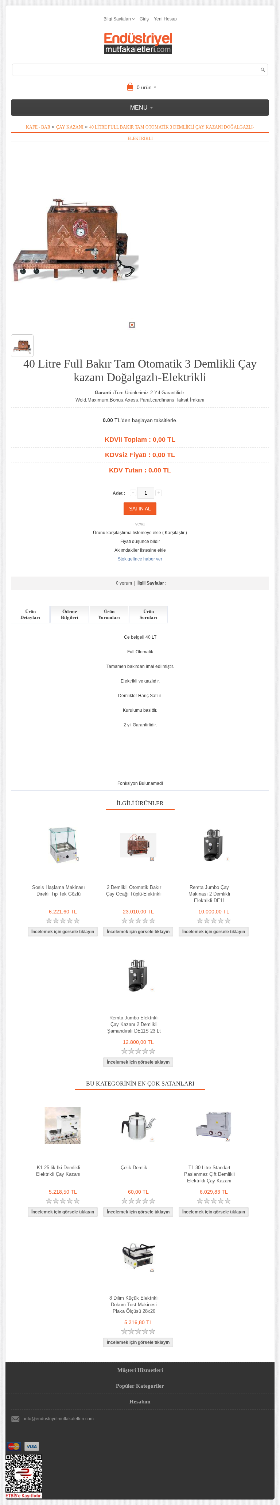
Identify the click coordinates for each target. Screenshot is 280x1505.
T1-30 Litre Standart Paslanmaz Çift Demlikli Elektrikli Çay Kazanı (209, 1174)
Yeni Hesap (165, 19)
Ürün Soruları (148, 614)
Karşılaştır (174, 532)
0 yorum (124, 583)
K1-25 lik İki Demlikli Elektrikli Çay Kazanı (58, 1171)
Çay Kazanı (69, 127)
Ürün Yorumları (109, 614)
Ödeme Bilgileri (69, 614)
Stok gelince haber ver (140, 559)
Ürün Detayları (30, 614)
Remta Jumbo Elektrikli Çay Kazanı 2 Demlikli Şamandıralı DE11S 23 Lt (134, 1024)
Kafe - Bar (38, 127)
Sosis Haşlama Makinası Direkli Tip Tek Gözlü (58, 891)
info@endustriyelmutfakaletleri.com (59, 1418)
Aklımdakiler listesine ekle (140, 550)
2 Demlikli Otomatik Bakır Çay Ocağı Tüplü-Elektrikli (134, 891)
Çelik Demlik (134, 1167)
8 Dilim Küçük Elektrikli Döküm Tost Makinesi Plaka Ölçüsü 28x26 (134, 1304)
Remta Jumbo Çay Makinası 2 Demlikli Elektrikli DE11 (209, 894)
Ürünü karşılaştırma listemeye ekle (127, 532)
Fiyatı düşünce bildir (140, 541)
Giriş (144, 19)
